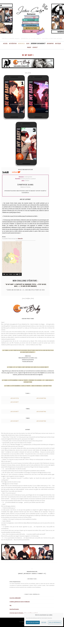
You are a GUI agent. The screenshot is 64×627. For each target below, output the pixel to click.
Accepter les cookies (33, 622)
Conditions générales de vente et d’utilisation (20, 601)
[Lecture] (4, 274)
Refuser (43, 622)
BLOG (27, 43)
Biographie (50, 43)
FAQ (10, 605)
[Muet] (17, 274)
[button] (12, 258)
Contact (35, 47)
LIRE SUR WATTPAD (41, 398)
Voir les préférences (55, 622)
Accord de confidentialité (15, 598)
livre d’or (20, 238)
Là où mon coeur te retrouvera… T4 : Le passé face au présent (23, 613)
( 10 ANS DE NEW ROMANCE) (28, 286)
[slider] (10, 274)
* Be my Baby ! (10, 284)
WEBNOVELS (21, 43)
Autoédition (13, 43)
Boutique (58, 43)
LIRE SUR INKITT (14, 402)
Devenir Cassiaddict (38, 43)
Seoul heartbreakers (14, 609)
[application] (12, 258)
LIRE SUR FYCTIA (14, 398)
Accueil (5, 43)
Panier (29, 47)
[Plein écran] (19, 274)
